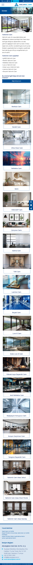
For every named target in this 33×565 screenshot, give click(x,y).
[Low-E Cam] (17, 323)
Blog (9, 1)
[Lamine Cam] (16, 282)
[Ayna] (16, 179)
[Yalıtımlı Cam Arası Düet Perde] (16, 488)
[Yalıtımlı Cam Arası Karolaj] (17, 509)
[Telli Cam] (17, 261)
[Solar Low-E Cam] (16, 344)
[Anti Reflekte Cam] (17, 385)
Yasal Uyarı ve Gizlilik (8, 531)
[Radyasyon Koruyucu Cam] (16, 406)
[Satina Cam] (16, 241)
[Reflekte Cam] (16, 158)
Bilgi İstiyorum (16, 81)
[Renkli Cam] (16, 117)
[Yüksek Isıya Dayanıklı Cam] (16, 364)
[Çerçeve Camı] (16, 220)
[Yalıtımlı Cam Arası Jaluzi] (16, 467)
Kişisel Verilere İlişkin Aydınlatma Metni (13, 536)
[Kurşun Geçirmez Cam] (16, 426)
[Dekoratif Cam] (17, 200)
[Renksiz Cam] (16, 96)
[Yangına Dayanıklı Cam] (17, 447)
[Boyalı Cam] (16, 302)
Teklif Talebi (15, 1)
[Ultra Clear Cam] (17, 138)
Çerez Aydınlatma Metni (9, 538)
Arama (4, 1)
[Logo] (23, 4)
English (29, 1)
